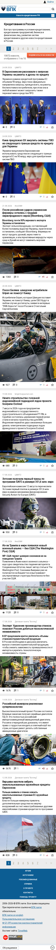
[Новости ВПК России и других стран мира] (8, 10)
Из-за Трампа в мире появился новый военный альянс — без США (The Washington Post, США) (28, 548)
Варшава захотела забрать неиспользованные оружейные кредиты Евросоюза (26, 784)
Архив (28, 871)
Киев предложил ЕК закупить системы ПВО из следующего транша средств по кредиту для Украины (28, 143)
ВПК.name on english (12, 915)
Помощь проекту (28, 897)
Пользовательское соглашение (18, 919)
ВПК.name (36, 907)
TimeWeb (22, 930)
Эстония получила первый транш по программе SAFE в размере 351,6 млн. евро (28, 480)
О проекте (28, 888)
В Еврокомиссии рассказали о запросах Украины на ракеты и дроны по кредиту (25, 73)
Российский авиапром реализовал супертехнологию (22, 705)
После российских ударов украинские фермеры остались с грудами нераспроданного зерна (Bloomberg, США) (26, 212)
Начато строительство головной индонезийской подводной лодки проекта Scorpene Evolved (26, 401)
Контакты (28, 893)
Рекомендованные (28, 880)
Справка (28, 884)
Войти (50, 2)
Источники (28, 875)
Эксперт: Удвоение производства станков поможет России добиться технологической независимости (28, 628)
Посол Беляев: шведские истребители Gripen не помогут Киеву (24, 292)
